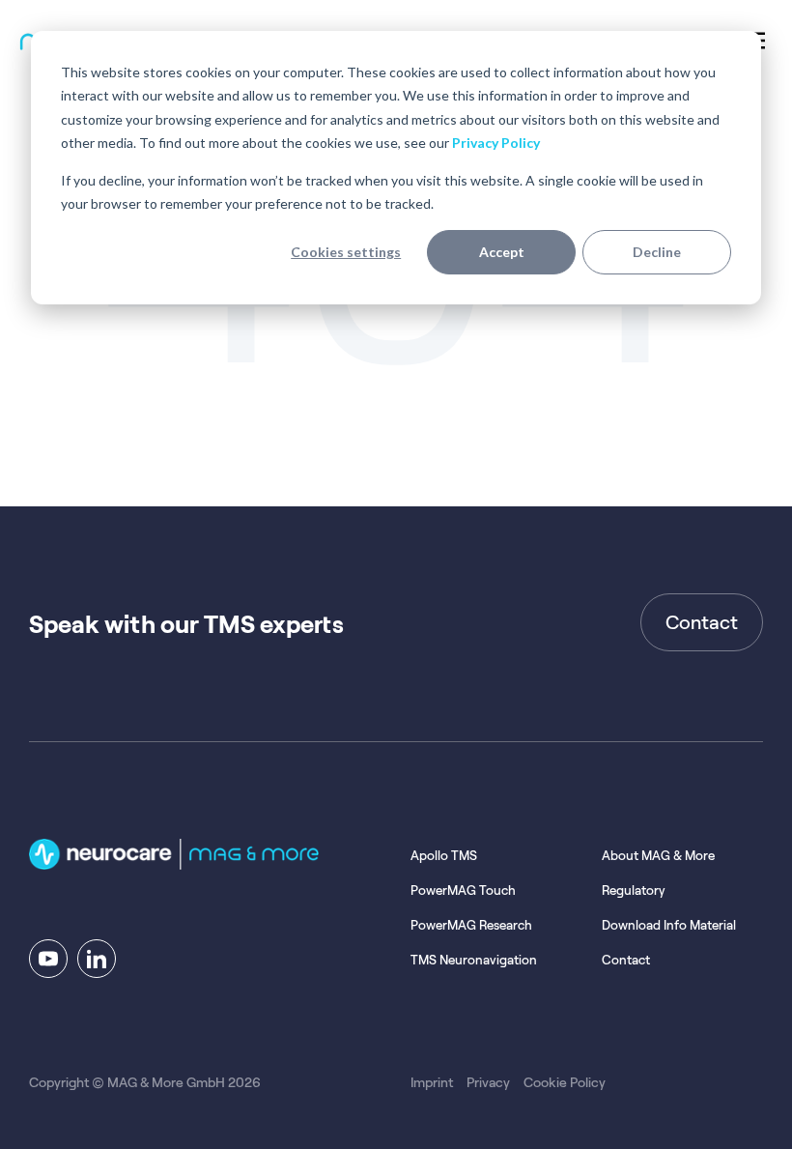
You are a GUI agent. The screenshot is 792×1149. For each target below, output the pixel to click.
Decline (657, 252)
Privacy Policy (496, 142)
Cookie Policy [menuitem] (564, 1082)
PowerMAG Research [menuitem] (471, 925)
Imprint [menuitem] (431, 1082)
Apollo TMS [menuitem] (443, 855)
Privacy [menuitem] (488, 1082)
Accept (501, 252)
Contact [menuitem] (626, 960)
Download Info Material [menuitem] (669, 925)
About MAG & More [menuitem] (658, 855)
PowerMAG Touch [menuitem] (463, 890)
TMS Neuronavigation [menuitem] (473, 960)
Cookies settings (346, 252)
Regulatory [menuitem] (633, 890)
